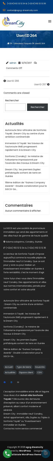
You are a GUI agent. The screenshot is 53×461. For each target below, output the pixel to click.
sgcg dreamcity (34, 447)
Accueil (9, 367)
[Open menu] (49, 21)
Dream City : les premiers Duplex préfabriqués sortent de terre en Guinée (23, 173)
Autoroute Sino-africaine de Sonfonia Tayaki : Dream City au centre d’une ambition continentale (25, 133)
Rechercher (12, 100)
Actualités (10, 372)
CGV (39, 372)
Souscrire (40, 367)
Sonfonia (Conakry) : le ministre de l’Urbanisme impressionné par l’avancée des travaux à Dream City (24, 159)
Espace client (26, 372)
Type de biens (24, 367)
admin (13, 62)
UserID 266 (12, 81)
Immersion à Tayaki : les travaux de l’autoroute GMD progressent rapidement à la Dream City (24, 146)
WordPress (25, 450)
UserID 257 (40, 84)
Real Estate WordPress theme (25, 454)
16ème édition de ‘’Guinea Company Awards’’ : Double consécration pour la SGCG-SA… (26, 186)
